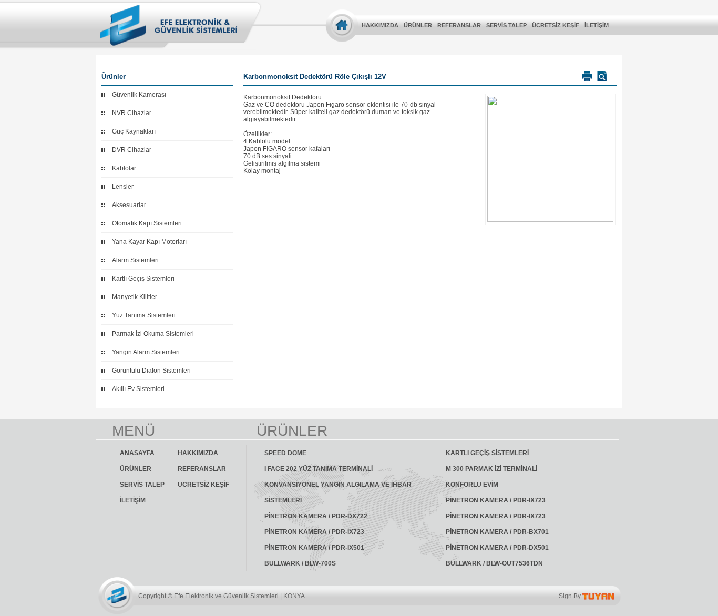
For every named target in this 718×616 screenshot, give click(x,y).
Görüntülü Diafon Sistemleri (151, 370)
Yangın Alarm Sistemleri (146, 352)
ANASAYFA (137, 453)
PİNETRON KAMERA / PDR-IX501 (314, 547)
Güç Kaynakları (134, 131)
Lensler (123, 186)
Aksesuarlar (129, 205)
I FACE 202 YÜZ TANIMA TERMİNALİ (318, 469)
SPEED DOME (285, 453)
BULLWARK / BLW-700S (300, 563)
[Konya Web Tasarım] (598, 596)
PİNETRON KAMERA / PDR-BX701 (497, 532)
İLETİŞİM (596, 25)
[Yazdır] (586, 76)
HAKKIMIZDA (380, 25)
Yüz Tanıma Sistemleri (144, 315)
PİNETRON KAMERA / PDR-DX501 (497, 547)
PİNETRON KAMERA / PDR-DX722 (315, 516)
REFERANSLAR (459, 25)
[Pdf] (600, 76)
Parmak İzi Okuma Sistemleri (153, 333)
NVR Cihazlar (131, 113)
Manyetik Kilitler (134, 297)
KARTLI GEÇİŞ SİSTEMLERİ (487, 453)
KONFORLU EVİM (472, 484)
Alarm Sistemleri (135, 260)
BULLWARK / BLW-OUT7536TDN (494, 563)
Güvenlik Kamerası (139, 94)
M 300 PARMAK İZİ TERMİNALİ (491, 469)
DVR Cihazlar (131, 149)
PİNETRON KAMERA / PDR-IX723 (496, 500)
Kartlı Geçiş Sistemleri (143, 278)
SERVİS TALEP (506, 25)
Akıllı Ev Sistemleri (138, 389)
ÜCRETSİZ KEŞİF (555, 25)
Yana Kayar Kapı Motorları (149, 241)
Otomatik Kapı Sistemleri (147, 223)
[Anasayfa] (342, 25)
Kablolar (124, 168)
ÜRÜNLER (418, 25)
